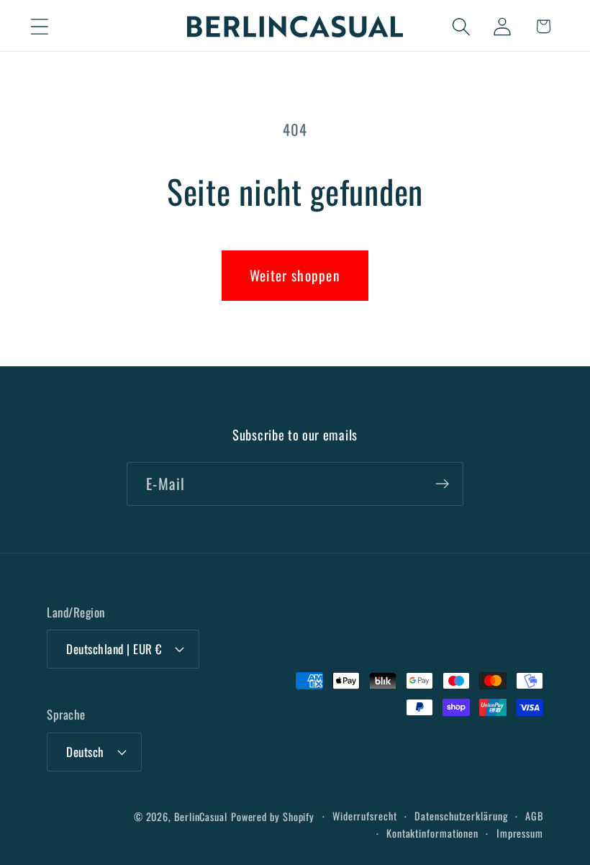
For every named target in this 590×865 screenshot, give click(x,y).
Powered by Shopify (272, 816)
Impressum (519, 833)
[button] (39, 26)
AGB (534, 815)
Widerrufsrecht (364, 815)
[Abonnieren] (442, 484)
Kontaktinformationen (432, 833)
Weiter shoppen (295, 275)
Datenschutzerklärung (460, 815)
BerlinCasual (200, 816)
